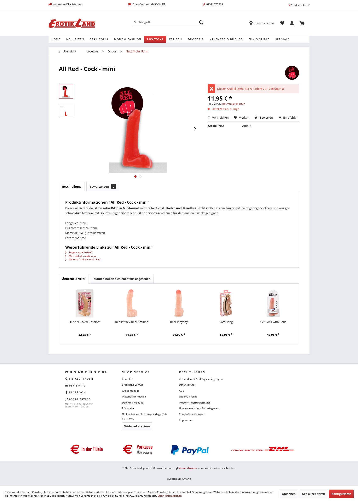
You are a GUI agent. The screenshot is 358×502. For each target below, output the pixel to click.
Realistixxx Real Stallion (131, 322)
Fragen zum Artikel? (80, 252)
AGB (181, 391)
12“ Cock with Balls (273, 322)
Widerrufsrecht (188, 396)
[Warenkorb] (302, 24)
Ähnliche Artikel (73, 279)
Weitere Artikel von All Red (84, 259)
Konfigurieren (341, 494)
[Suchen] (201, 22)
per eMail (77, 385)
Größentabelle (130, 391)
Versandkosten (188, 468)
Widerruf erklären (137, 426)
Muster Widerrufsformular (194, 402)
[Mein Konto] (292, 24)
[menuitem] (168, 22)
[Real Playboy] (179, 303)
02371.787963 (80, 399)
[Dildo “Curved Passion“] (84, 303)
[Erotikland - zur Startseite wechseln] (71, 23)
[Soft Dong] (226, 303)
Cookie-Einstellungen (191, 414)
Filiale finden (81, 378)
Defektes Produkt (132, 402)
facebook (77, 392)
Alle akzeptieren (313, 494)
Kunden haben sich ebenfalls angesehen (121, 279)
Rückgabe (128, 408)
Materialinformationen (82, 256)
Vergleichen (220, 117)
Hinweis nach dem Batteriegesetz (199, 408)
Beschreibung (71, 186)
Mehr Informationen (169, 495)
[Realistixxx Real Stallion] (131, 303)
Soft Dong (226, 322)
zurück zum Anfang (179, 478)
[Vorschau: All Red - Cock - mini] (66, 91)
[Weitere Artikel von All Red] (292, 73)
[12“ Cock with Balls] (273, 303)
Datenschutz (187, 385)
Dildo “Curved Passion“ (84, 322)
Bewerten (266, 117)
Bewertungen (102, 186)
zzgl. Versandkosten (233, 104)
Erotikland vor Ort (132, 385)
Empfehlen (290, 117)
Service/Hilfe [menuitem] (298, 5)
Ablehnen (289, 494)
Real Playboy (179, 322)
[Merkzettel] (282, 24)
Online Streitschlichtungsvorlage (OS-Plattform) (144, 416)
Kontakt (127, 379)
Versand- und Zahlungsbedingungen (201, 379)
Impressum (185, 420)
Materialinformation (134, 396)
